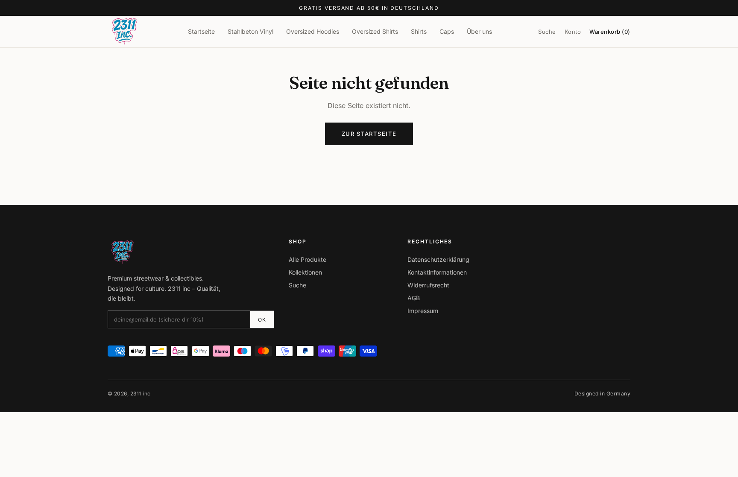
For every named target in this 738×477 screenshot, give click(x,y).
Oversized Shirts (375, 31)
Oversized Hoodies (312, 31)
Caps (446, 31)
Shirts (419, 31)
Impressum (422, 310)
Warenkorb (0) (609, 31)
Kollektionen (305, 272)
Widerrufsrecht (428, 285)
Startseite (201, 31)
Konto (573, 31)
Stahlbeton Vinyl (250, 31)
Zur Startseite (369, 133)
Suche (547, 31)
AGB (413, 297)
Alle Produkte (307, 259)
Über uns (479, 31)
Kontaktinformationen (437, 272)
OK (262, 319)
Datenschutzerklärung (438, 259)
